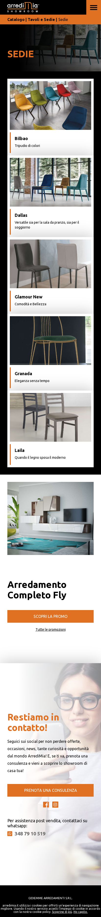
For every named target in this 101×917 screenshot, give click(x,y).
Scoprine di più (62, 911)
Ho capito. (81, 911)
